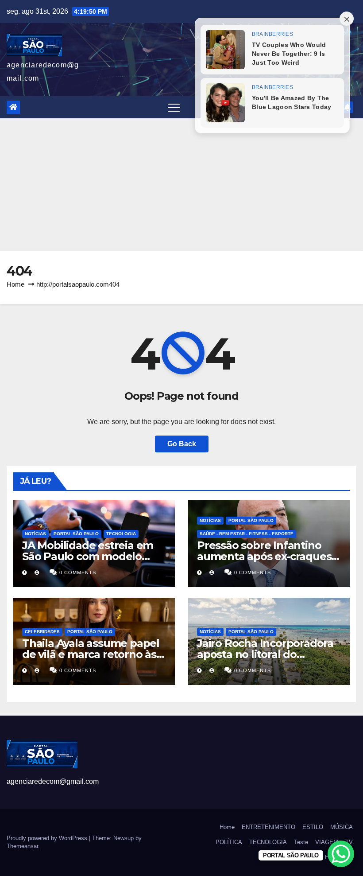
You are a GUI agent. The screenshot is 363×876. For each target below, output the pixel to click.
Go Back (181, 444)
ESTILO (312, 827)
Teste (301, 842)
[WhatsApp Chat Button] (341, 854)
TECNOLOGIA (121, 533)
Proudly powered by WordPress (48, 838)
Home (15, 284)
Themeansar (22, 846)
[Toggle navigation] (174, 107)
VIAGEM (326, 842)
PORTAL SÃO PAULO (76, 533)
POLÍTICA (229, 842)
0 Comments (77, 572)
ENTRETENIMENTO (268, 827)
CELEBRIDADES (42, 631)
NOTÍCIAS (35, 533)
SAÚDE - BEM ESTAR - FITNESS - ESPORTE (246, 533)
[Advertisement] (181, 185)
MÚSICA (341, 827)
